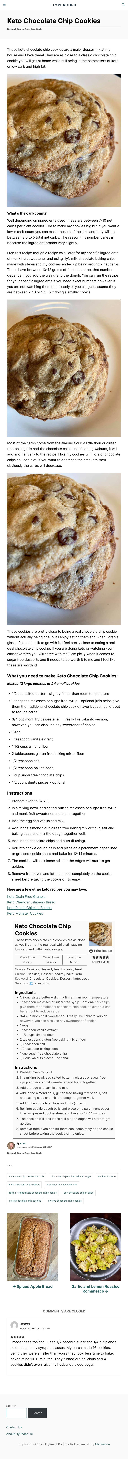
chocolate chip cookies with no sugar (71, 1176)
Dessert (11, 29)
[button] (94, 957)
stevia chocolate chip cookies (25, 1200)
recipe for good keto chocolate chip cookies (33, 1192)
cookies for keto (107, 1176)
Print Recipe (102, 951)
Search (11, 1406)
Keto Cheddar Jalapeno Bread (31, 902)
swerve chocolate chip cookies (65, 1200)
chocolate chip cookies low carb (26, 1176)
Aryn (22, 1143)
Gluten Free (23, 29)
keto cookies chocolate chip (62, 1184)
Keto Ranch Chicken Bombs (29, 908)
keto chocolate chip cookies (24, 1184)
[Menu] (4, 5)
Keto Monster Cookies (25, 913)
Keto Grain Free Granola (26, 896)
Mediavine (102, 1444)
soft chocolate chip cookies (79, 1192)
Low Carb (36, 29)
